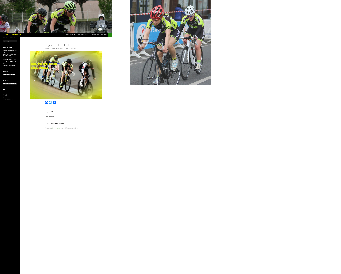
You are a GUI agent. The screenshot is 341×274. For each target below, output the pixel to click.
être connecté (56, 128)
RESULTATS (103, 34)
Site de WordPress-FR (8, 99)
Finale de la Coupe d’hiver (9, 65)
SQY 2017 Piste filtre (71, 48)
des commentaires (8, 97)
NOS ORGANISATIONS (83, 34)
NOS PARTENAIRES (95, 34)
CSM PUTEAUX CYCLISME (12, 35)
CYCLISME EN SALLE (70, 34)
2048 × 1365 (60, 48)
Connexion (5, 92)
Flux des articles (7, 94)
